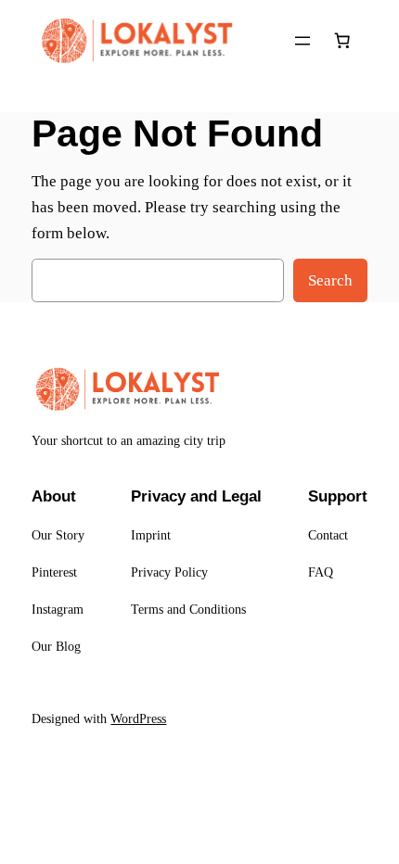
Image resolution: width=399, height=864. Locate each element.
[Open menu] (302, 41)
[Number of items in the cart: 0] (342, 40)
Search (330, 280)
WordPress (138, 718)
